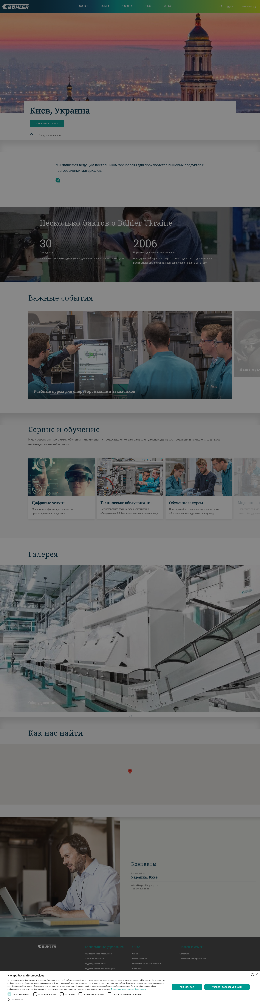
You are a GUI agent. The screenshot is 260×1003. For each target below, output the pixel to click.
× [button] (256, 974)
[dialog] (130, 987)
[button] (87, 999)
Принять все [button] (187, 987)
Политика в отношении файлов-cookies (128, 989)
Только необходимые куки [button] (227, 987)
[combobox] (252, 974)
